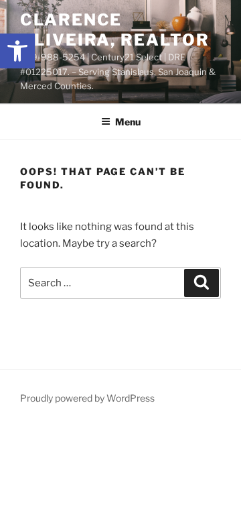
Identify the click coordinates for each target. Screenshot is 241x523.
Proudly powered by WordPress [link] (87, 398)
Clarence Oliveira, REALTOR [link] (115, 30)
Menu (128, 121)
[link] (17, 51)
